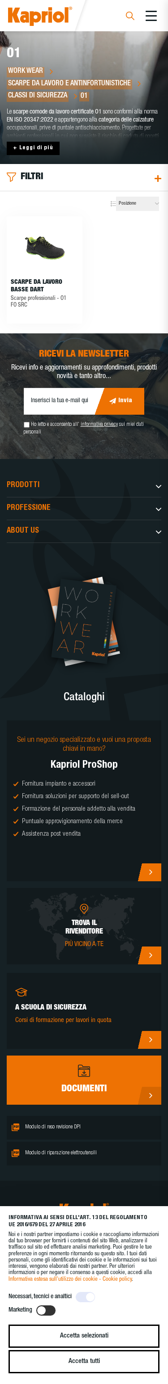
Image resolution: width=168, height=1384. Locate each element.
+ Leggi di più (33, 148)
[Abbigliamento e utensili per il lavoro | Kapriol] (52, 18)
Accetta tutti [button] (84, 1361)
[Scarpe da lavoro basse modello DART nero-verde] (44, 247)
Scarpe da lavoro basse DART (36, 286)
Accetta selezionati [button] (84, 1336)
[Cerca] (130, 17)
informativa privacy (99, 424)
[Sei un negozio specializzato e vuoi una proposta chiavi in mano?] (84, 800)
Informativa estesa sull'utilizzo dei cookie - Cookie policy (70, 1280)
